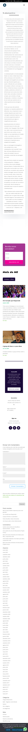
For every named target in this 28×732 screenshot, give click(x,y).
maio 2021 (5, 601)
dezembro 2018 (6, 658)
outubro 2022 (6, 576)
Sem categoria (6, 706)
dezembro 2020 (6, 612)
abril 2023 (5, 572)
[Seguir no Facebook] (10, 428)
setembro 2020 (6, 618)
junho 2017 (5, 691)
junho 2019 (5, 649)
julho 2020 (5, 623)
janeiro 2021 (6, 610)
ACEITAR (8, 729)
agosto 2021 (6, 594)
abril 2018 (5, 671)
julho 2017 (5, 689)
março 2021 (5, 605)
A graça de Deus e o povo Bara (12, 346)
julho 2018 (5, 667)
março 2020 (5, 632)
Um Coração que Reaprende (11, 300)
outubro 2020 (6, 616)
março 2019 (5, 656)
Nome (5, 467)
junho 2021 (5, 598)
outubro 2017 (6, 682)
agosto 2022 (6, 581)
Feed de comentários (8, 719)
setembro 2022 (6, 579)
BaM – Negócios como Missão (10, 702)
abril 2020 (5, 629)
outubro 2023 (6, 565)
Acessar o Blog (9, 279)
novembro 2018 (6, 660)
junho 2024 (5, 559)
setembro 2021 (6, 592)
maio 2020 (5, 627)
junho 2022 (5, 583)
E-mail (5, 473)
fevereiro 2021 (6, 607)
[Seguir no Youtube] (18, 428)
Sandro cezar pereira (8, 527)
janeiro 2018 (6, 678)
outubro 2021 (6, 590)
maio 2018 (5, 669)
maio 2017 (5, 693)
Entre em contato (14, 389)
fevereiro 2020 (6, 634)
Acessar (5, 714)
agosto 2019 (6, 645)
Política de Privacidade (18, 727)
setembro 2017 (6, 685)
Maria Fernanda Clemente (9, 534)
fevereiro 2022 (6, 587)
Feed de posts (6, 716)
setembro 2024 (6, 556)
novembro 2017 (6, 680)
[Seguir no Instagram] (14, 428)
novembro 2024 (6, 554)
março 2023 (5, 574)
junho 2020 (5, 625)
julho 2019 (5, 647)
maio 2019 (5, 651)
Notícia (4, 704)
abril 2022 (5, 585)
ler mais (5, 320)
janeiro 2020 (6, 636)
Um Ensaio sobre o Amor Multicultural (12, 521)
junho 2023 (5, 570)
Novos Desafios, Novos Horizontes (11, 519)
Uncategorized (6, 708)
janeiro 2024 (6, 563)
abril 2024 (5, 561)
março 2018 (5, 674)
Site (4, 479)
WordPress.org (6, 721)
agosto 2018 (6, 665)
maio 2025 (5, 552)
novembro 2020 (6, 614)
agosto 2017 (6, 687)
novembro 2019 (6, 640)
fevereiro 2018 (6, 676)
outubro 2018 (6, 663)
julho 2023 (5, 568)
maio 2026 (5, 550)
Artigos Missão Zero (7, 699)
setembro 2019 (6, 643)
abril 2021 (5, 603)
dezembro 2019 (6, 638)
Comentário (6, 451)
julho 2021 (5, 596)
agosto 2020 (6, 621)
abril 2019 (5, 654)
